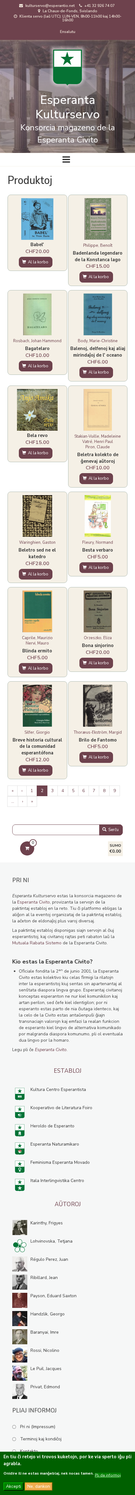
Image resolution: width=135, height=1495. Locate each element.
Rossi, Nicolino (44, 1350)
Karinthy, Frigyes (46, 1223)
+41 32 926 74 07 (99, 5)
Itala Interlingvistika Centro (57, 1181)
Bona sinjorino (98, 645)
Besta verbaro (97, 550)
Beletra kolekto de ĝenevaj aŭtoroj (97, 458)
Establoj (67, 1070)
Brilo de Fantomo (98, 740)
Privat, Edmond (45, 1387)
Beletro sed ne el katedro (37, 553)
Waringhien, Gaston (37, 542)
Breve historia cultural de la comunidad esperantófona (37, 747)
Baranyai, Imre (44, 1332)
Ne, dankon (38, 1486)
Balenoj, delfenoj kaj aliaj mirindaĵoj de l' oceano (97, 352)
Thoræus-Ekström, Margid (98, 732)
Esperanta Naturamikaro (54, 1144)
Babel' (37, 244)
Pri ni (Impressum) (37, 1427)
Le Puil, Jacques (46, 1369)
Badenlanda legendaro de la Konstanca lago (97, 256)
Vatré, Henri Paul (97, 442)
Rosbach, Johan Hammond (37, 341)
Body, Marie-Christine (98, 341)
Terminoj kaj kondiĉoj (41, 1439)
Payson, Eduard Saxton (53, 1296)
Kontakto (29, 1451)
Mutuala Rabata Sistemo (37, 943)
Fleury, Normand (97, 542)
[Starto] (67, 65)
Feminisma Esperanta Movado (60, 1162)
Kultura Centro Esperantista (58, 1090)
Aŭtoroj (68, 1204)
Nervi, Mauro (37, 643)
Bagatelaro (37, 348)
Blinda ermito (37, 650)
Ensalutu (67, 31)
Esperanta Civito (33, 902)
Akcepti (13, 1486)
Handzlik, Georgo (47, 1314)
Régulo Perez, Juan (49, 1259)
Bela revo (37, 435)
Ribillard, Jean (44, 1278)
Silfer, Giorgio (37, 732)
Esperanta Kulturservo (67, 107)
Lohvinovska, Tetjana (51, 1241)
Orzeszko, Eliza (98, 638)
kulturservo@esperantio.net (50, 5)
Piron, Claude (97, 447)
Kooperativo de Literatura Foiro (61, 1108)
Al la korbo (37, 262)
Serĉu (113, 830)
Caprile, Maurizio (37, 638)
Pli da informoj (108, 1475)
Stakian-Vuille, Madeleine (97, 436)
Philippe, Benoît (97, 245)
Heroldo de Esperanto (52, 1126)
